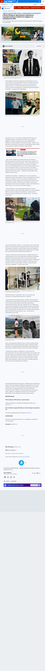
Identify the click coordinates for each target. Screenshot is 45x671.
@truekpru (10, 469)
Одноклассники (15, 453)
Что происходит (13, 481)
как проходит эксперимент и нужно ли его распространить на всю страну (27, 153)
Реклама (41, 4)
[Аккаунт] (43, 1)
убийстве (35, 81)
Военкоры (19, 7)
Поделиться (39, 46)
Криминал (7, 481)
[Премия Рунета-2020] (17, 1)
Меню (2, 1)
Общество (18, 149)
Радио (36, 4)
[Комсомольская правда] (10, 1)
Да (2, 8)
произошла (13, 138)
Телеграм (22, 456)
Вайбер (28, 456)
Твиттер (21, 453)
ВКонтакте (7, 453)
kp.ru (39, 473)
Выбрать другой (7, 8)
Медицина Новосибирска (35, 7)
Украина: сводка (26, 7)
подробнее (8, 404)
